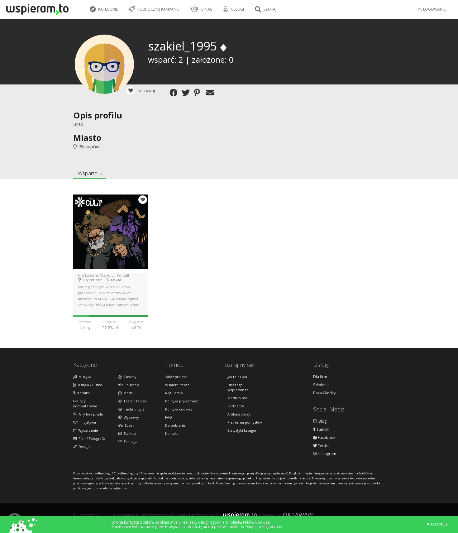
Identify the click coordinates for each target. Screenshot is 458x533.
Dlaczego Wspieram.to (238, 387)
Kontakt (171, 433)
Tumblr (322, 429)
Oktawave (298, 515)
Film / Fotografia (91, 438)
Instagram (326, 453)
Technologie (133, 409)
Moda (127, 393)
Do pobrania (175, 425)
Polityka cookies (178, 409)
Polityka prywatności (182, 401)
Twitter (323, 445)
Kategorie (107, 9)
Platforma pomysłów (244, 422)
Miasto (87, 137)
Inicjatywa (87, 422)
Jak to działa (237, 376)
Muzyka (84, 376)
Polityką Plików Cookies (249, 522)
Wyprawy (130, 417)
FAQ (168, 417)
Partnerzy (235, 406)
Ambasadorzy (238, 414)
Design (83, 446)
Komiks (82, 393)
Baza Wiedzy (324, 393)
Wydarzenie (87, 430)
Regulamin (174, 393)
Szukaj (269, 9)
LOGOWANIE (434, 9)
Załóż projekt (176, 376)
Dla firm (320, 376)
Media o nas (237, 398)
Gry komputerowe (85, 403)
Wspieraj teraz (177, 384)
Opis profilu (97, 115)
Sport (128, 425)
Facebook (326, 437)
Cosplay (129, 376)
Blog (322, 421)
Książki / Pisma (89, 384)
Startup (129, 433)
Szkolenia (321, 384)
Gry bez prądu (90, 414)
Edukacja (131, 384)
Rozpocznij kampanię (157, 9)
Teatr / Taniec (134, 401)
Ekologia (129, 441)
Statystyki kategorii (243, 430)
